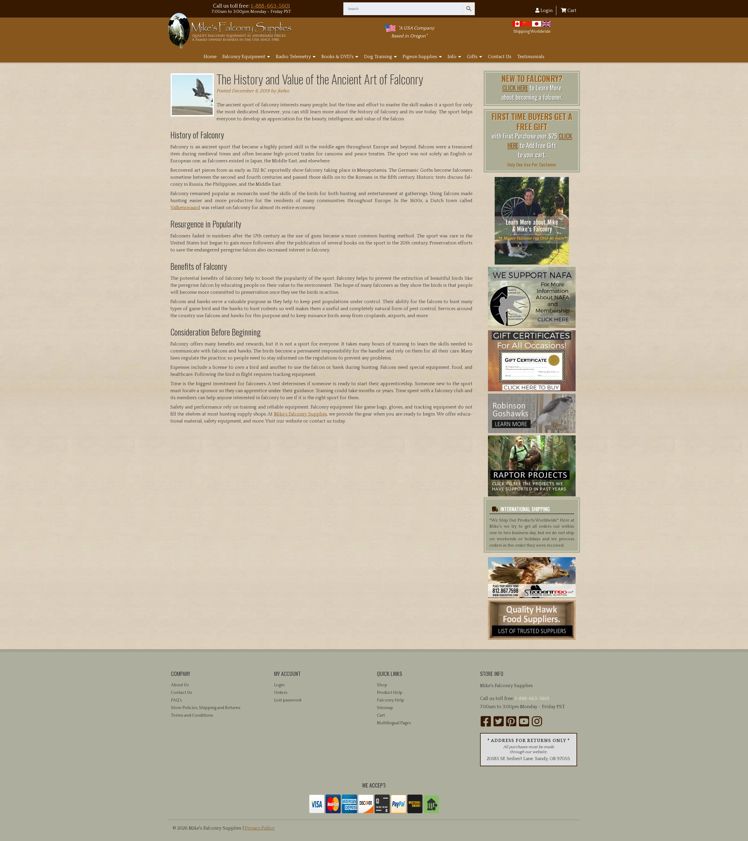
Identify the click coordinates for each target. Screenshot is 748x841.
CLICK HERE (515, 87)
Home (210, 56)
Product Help (389, 692)
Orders (280, 692)
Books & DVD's (337, 56)
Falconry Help (390, 700)
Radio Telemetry (293, 56)
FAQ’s (176, 700)
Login (546, 10)
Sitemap (385, 708)
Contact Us (499, 56)
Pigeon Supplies (420, 56)
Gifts (472, 56)
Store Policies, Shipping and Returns (205, 708)
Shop (382, 685)
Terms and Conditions (192, 715)
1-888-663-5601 (270, 6)
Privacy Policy (260, 828)
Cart (571, 10)
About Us (180, 685)
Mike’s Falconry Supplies (300, 414)
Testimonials (530, 56)
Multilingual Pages (394, 723)
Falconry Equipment (243, 56)
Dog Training (378, 56)
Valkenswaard (185, 207)
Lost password (287, 700)
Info (452, 56)
